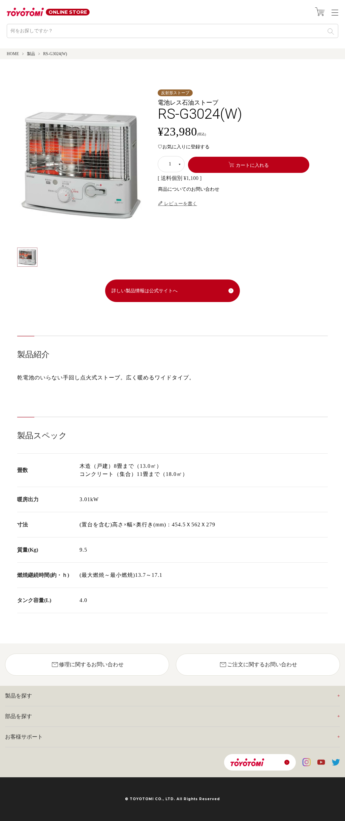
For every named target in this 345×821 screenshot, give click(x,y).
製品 (31, 54)
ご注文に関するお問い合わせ (258, 664)
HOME (13, 54)
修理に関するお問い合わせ (87, 664)
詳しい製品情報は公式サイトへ (145, 290)
